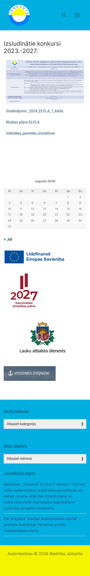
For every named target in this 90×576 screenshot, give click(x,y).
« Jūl (8, 239)
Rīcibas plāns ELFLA (22, 122)
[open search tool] (64, 15)
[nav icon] (77, 15)
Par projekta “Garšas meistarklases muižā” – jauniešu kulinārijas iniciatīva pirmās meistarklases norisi (42, 524)
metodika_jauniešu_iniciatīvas (30, 133)
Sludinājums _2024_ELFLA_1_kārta (34, 111)
